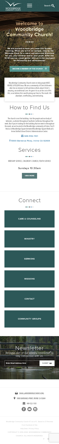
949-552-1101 (31, 136)
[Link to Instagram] (48, 439)
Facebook (29, 425)
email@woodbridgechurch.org (31, 393)
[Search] (49, 5)
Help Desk (24, 429)
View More (29, 176)
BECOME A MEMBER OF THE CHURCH (27, 69)
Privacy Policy (34, 429)
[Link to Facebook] (44, 439)
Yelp (35, 425)
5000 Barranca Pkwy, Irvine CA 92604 (30, 140)
